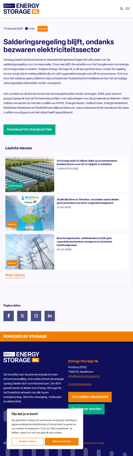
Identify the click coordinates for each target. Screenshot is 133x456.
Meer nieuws (15, 275)
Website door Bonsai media (89, 443)
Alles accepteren (61, 441)
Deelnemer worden (86, 409)
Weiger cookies (27, 441)
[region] (45, 429)
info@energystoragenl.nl (84, 376)
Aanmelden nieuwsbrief (90, 397)
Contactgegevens (79, 384)
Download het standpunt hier (29, 129)
